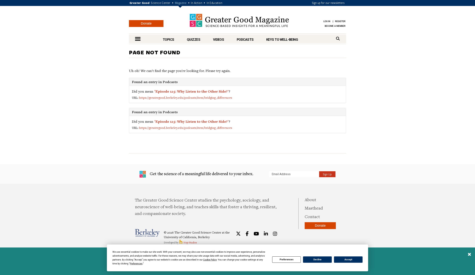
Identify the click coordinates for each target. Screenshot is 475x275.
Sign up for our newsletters (328, 3)
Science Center (161, 3)
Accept (348, 259)
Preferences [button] (136, 263)
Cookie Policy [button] (210, 259)
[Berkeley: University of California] (147, 233)
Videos (218, 39)
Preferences (287, 259)
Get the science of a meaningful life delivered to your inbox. (201, 173)
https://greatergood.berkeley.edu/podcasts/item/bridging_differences (185, 98)
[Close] (469, 254)
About (310, 199)
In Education (214, 3)
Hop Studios (190, 242)
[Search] (338, 38)
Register (340, 21)
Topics (168, 39)
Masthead (314, 208)
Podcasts (245, 39)
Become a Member (335, 26)
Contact (312, 216)
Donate (146, 23)
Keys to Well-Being (282, 39)
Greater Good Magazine (239, 20)
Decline (317, 259)
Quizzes (193, 39)
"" (191, 91)
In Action (196, 3)
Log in (326, 21)
